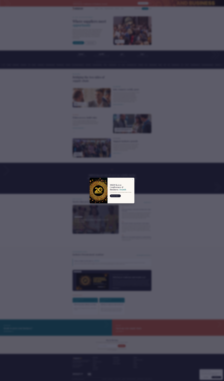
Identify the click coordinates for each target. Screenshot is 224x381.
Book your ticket (114, 195)
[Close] (132, 180)
